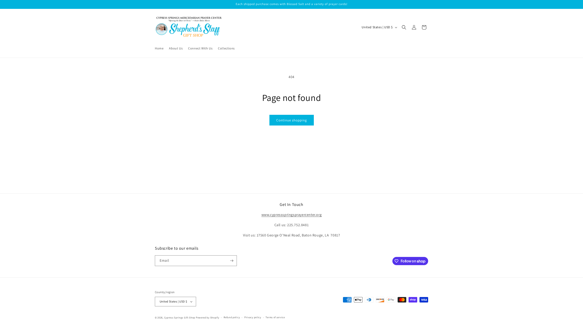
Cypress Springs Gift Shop (179, 317)
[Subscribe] (232, 260)
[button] (404, 27)
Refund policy (232, 317)
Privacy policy (252, 317)
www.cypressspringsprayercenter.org (291, 214)
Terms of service (275, 317)
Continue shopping (291, 120)
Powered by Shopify (207, 317)
